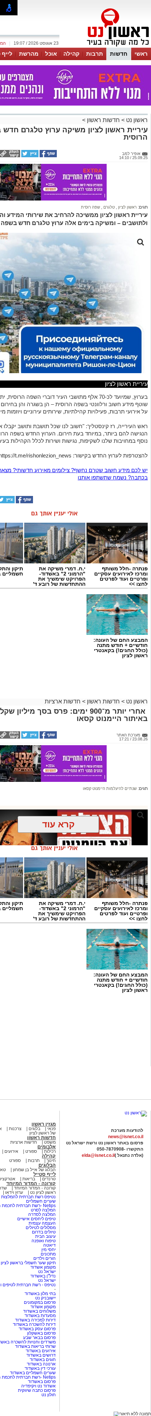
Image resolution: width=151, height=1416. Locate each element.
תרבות (94, 54)
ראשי (141, 54)
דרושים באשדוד (41, 1355)
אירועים (11, 1151)
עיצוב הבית (45, 1236)
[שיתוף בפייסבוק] (47, 156)
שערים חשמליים (40, 1201)
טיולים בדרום (43, 1232)
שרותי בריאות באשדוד (35, 1346)
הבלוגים (47, 1165)
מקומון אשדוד (43, 1267)
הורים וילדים (44, 1258)
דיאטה (49, 1245)
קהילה (71, 54)
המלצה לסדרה (41, 1214)
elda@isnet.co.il (98, 1155)
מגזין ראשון (44, 1124)
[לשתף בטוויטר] (29, 156)
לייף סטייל (44, 1174)
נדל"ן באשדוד (43, 1276)
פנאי (51, 1128)
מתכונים (48, 1254)
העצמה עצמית (41, 1223)
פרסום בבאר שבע (39, 1337)
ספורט (31, 1151)
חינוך (51, 1160)
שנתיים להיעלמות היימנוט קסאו (110, 788)
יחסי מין (48, 1249)
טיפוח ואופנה (44, 1240)
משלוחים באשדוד (39, 1311)
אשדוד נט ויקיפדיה (38, 1386)
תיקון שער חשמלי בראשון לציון (28, 1262)
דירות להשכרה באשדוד (34, 1324)
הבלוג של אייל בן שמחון (34, 1169)
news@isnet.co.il (125, 1136)
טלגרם (108, 207)
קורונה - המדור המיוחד (31, 1183)
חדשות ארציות (63, 701)
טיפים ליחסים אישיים (36, 1218)
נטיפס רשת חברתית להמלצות (28, 1196)
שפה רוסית (90, 207)
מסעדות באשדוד (40, 1315)
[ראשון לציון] (105, 46)
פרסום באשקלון (41, 1333)
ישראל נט (46, 1271)
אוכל (51, 54)
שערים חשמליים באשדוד (33, 1372)
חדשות (119, 54)
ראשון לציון (127, 207)
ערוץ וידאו (14, 1192)
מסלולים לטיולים (41, 1227)
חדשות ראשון (103, 120)
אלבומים (46, 1147)
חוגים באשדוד (43, 1359)
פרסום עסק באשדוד (37, 1328)
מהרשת (28, 54)
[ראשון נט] (136, 1112)
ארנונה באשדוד (41, 1364)
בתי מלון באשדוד (40, 1293)
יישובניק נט (45, 1298)
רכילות (50, 1151)
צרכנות (15, 1128)
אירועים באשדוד (41, 1350)
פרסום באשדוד (41, 1381)
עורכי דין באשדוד (40, 1368)
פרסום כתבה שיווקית (36, 1390)
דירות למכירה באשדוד (35, 1320)
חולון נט (48, 1394)
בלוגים (34, 1128)
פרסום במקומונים (40, 1302)
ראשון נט (136, 120)
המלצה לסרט (43, 1210)
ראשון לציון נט (43, 1192)
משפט (50, 1142)
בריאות (28, 1178)
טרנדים (49, 1178)
